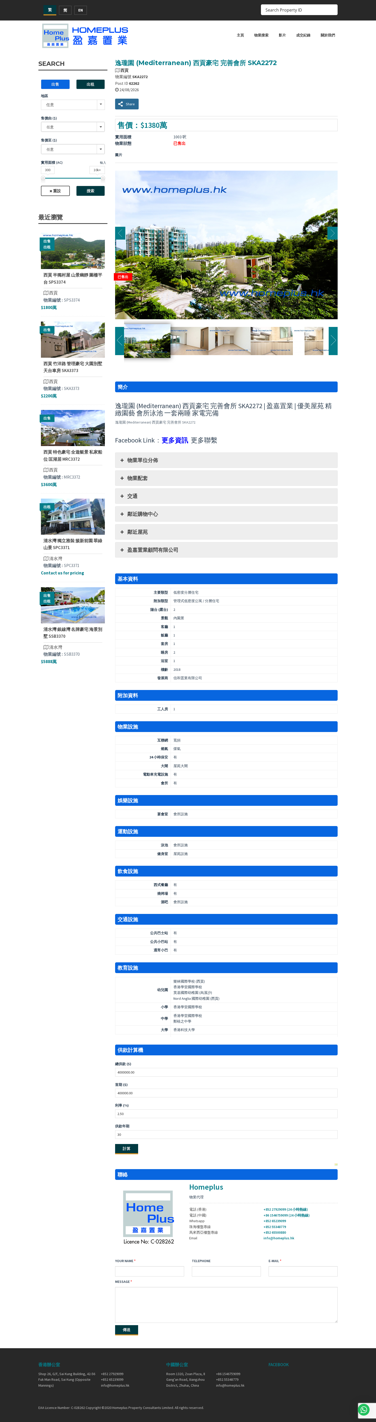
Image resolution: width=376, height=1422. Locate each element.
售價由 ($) (49, 118)
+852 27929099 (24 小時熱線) (285, 1209)
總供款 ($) (123, 1064)
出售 (55, 84)
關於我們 (328, 35)
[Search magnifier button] (332, 9)
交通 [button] (132, 496)
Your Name (124, 1261)
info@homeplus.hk (278, 1238)
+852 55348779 (274, 1226)
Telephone (201, 1261)
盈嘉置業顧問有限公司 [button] (153, 550)
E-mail (274, 1261)
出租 (90, 84)
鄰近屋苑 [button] (137, 532)
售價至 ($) (49, 140)
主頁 (240, 35)
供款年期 (122, 1126)
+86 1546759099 (228, 1374)
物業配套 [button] (137, 478)
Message (122, 1281)
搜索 (90, 190)
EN (80, 10)
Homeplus (206, 1187)
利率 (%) (122, 1105)
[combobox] (73, 127)
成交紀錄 (303, 35)
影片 (282, 35)
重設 (57, 190)
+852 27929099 (112, 1374)
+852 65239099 (274, 1221)
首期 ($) (121, 1084)
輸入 (103, 162)
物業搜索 (261, 35)
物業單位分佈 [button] (142, 460)
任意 (50, 104)
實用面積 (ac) (52, 162)
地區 (44, 96)
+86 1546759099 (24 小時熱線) (286, 1215)
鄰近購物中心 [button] (142, 514)
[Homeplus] (85, 35)
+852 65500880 (274, 1232)
